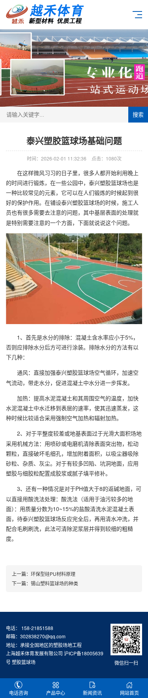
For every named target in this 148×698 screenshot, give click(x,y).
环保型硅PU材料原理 (53, 573)
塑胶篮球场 (113, 183)
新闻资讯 (92, 692)
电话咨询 (18, 692)
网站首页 (129, 692)
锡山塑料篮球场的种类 (54, 583)
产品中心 (55, 692)
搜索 (138, 114)
